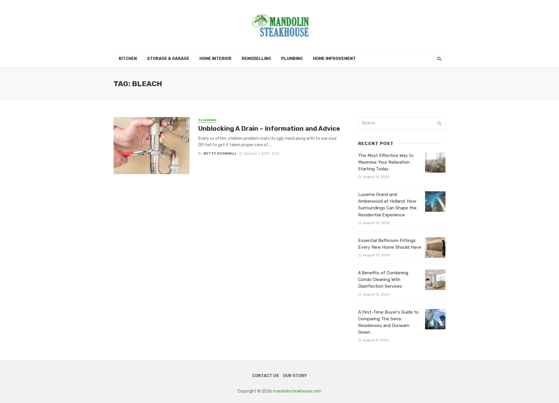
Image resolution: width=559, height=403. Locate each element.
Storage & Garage (168, 58)
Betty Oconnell (220, 153)
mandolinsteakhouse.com (297, 391)
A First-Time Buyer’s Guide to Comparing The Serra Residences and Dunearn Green (388, 322)
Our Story (295, 375)
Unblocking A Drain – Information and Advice (269, 128)
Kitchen (128, 58)
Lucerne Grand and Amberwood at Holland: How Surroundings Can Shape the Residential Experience (387, 204)
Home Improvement (334, 58)
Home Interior (215, 58)
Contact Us (265, 375)
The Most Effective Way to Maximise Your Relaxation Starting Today (386, 162)
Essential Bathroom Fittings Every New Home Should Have (389, 244)
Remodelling (256, 58)
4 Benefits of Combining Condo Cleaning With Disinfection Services (383, 279)
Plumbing (292, 58)
